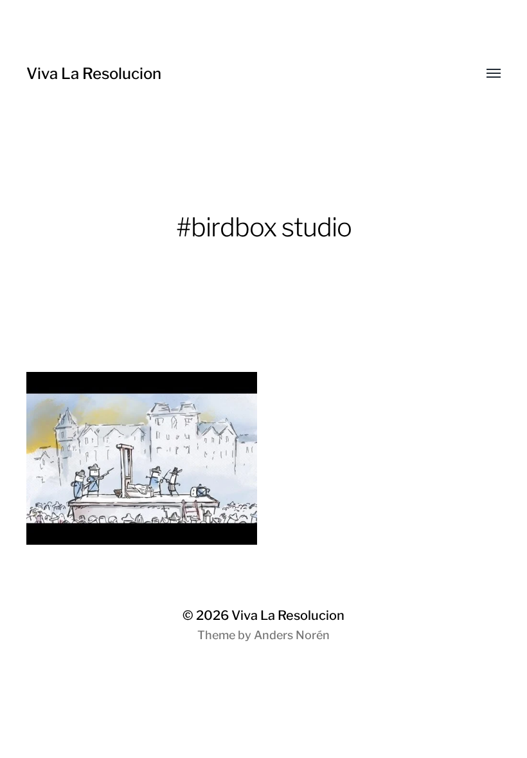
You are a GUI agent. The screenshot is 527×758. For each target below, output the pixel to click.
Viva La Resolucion (93, 73)
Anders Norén (292, 635)
